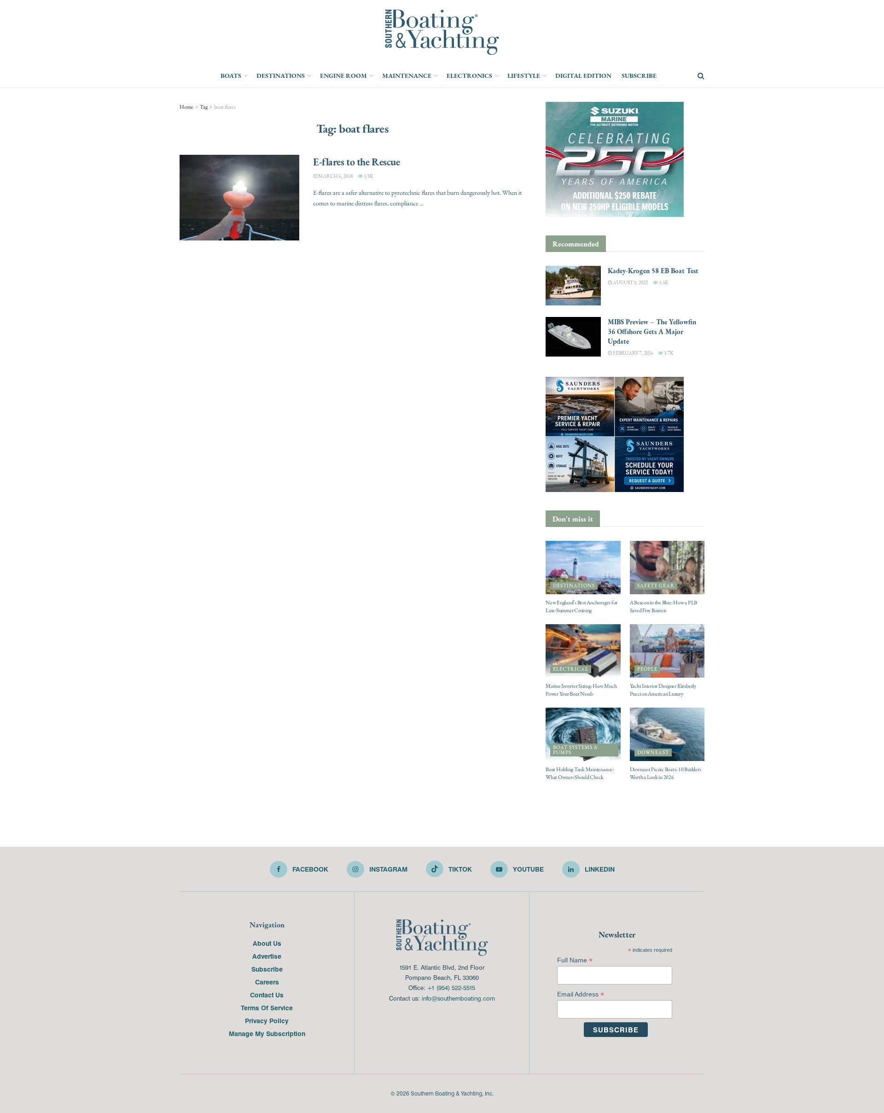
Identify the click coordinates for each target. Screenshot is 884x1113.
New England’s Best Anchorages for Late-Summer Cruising (581, 606)
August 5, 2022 (630, 282)
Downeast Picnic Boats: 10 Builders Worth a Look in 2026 (665, 773)
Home (186, 107)
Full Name (575, 960)
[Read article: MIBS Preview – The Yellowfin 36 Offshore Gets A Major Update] (573, 337)
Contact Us (267, 994)
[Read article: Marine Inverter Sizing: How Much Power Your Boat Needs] (583, 651)
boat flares (225, 107)
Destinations (280, 75)
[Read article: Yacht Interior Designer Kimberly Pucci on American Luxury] (667, 651)
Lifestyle (523, 75)
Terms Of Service (267, 1007)
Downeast (653, 752)
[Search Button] (701, 76)
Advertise (266, 956)
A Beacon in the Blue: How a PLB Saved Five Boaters (664, 606)
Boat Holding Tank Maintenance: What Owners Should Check (580, 773)
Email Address (580, 994)
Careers (267, 982)
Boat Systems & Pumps (575, 750)
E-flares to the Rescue (356, 162)
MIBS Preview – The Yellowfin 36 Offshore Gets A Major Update (652, 331)
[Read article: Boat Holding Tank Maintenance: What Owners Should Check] (583, 734)
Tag (204, 107)
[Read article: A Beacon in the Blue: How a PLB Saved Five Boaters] (667, 567)
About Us (267, 943)
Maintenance (406, 75)
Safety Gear (656, 585)
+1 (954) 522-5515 (451, 987)
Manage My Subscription (267, 1033)
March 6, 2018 (335, 176)
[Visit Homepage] (442, 32)
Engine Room (343, 75)
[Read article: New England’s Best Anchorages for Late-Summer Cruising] (583, 567)
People (647, 669)
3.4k (663, 282)
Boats (231, 75)
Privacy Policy (267, 1020)
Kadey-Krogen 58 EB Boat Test (653, 270)
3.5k (368, 176)
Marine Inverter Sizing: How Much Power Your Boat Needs (581, 689)
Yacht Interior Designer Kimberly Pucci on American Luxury (663, 689)
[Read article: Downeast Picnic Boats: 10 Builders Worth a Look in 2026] (667, 734)
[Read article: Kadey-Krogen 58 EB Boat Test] (573, 285)
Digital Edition (583, 75)
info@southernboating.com (458, 998)
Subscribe (639, 75)
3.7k (668, 353)
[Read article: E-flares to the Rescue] (239, 197)
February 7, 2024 (632, 353)
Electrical (570, 669)
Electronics (469, 75)
